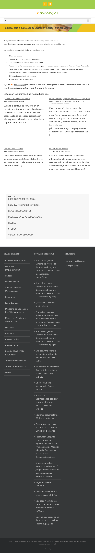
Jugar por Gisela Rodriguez (13, 149)
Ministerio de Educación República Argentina (16, 310)
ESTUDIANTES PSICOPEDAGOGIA (23, 205)
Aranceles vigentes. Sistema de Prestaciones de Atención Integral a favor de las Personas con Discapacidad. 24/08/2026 (47, 268)
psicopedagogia (72, 266)
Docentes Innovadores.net (12, 268)
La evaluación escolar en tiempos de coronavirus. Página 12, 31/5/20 (47, 520)
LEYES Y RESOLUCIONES (20, 211)
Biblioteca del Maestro (15, 260)
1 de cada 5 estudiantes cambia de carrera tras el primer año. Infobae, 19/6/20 (47, 506)
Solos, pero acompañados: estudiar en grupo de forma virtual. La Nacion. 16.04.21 (47, 402)
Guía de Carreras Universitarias (13, 289)
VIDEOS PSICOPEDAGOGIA (20, 235)
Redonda (9, 333)
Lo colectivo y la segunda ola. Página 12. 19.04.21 (46, 386)
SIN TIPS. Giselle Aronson (58, 149)
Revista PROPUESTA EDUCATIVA (14, 353)
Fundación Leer (12, 282)
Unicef (8, 372)
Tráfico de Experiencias (16, 366)
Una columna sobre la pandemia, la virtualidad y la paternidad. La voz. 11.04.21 (47, 356)
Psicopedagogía (20, 85)
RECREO (12, 223)
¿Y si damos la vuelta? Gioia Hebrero (17, 99)
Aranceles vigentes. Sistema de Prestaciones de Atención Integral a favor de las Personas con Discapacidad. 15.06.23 (47, 290)
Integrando (10, 297)
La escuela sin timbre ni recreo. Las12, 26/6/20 (47, 493)
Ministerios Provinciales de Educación (16, 320)
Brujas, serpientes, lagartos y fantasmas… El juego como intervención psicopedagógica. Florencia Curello (47, 470)
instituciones (80, 261)
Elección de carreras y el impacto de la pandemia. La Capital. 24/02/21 (47, 427)
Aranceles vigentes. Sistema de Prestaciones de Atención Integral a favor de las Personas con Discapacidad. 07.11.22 (47, 319)
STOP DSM (13, 229)
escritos (7, 44)
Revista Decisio (12, 339)
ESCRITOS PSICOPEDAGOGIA (22, 199)
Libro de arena (12, 303)
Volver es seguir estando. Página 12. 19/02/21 (47, 416)
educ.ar (8, 276)
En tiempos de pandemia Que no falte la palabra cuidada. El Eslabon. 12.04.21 (47, 372)
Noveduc (9, 327)
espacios (62, 66)
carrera (69, 261)
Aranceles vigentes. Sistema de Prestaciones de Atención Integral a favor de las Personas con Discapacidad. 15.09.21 (47, 338)
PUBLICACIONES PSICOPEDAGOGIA (25, 217)
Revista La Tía (11, 345)
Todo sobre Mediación (15, 361)
